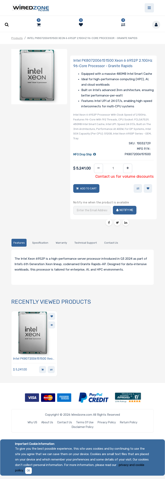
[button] (148, 188)
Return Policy (128, 422)
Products (17, 38)
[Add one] (127, 168)
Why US (32, 422)
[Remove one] (98, 168)
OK (28, 470)
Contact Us (64, 422)
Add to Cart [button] (88, 188)
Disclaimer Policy (83, 427)
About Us (47, 422)
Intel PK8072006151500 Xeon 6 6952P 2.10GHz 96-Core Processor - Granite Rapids (33, 359)
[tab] (19, 243)
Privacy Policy (107, 422)
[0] (38, 25)
